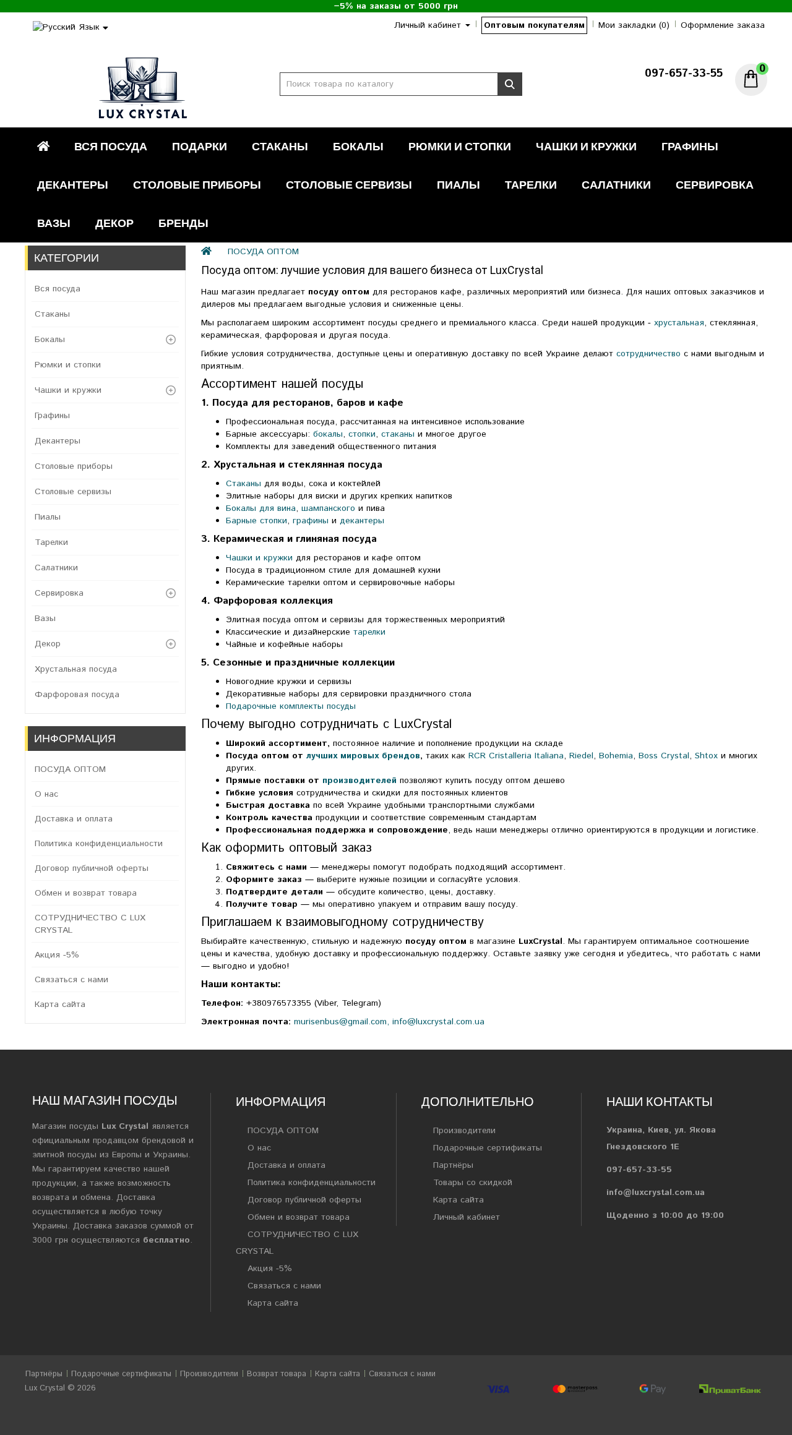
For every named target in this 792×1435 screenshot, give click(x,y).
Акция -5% (57, 955)
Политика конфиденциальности (99, 843)
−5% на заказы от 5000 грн (396, 6)
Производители (464, 1130)
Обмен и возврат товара (86, 893)
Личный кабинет (466, 1217)
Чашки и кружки (586, 146)
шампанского (329, 508)
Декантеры (72, 184)
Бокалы (358, 146)
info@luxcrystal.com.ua (438, 1022)
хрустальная (679, 323)
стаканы (399, 434)
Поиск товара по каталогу (509, 84)
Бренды (183, 223)
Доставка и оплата (74, 819)
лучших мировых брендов (363, 756)
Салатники (616, 184)
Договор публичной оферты (91, 868)
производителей (359, 780)
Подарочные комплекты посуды (291, 706)
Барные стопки (256, 521)
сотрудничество (650, 354)
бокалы (328, 434)
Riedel (581, 756)
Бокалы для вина (261, 508)
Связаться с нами (71, 980)
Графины (689, 146)
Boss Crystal (664, 756)
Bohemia (616, 756)
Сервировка (715, 184)
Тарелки (531, 184)
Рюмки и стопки (459, 146)
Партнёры (453, 1165)
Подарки (199, 146)
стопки (362, 434)
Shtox (706, 756)
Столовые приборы (197, 184)
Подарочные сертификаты (487, 1148)
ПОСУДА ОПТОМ (70, 769)
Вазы (54, 223)
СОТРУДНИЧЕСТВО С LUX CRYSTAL (90, 924)
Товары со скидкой (472, 1182)
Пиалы (458, 184)
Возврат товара (276, 1374)
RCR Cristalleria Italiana (516, 756)
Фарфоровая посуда (77, 694)
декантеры (362, 521)
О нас (46, 794)
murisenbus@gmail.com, (341, 1022)
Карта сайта (60, 1004)
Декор (114, 223)
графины (312, 521)
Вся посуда (110, 146)
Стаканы (280, 146)
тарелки (369, 632)
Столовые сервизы (349, 184)
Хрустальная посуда (76, 669)
